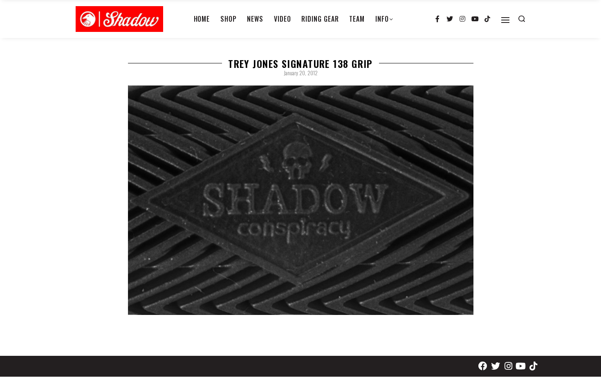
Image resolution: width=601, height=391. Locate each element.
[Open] (505, 20)
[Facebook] (483, 366)
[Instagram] (462, 19)
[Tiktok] (487, 19)
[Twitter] (450, 19)
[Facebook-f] (437, 19)
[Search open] (521, 18)
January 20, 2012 (301, 73)
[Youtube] (475, 19)
